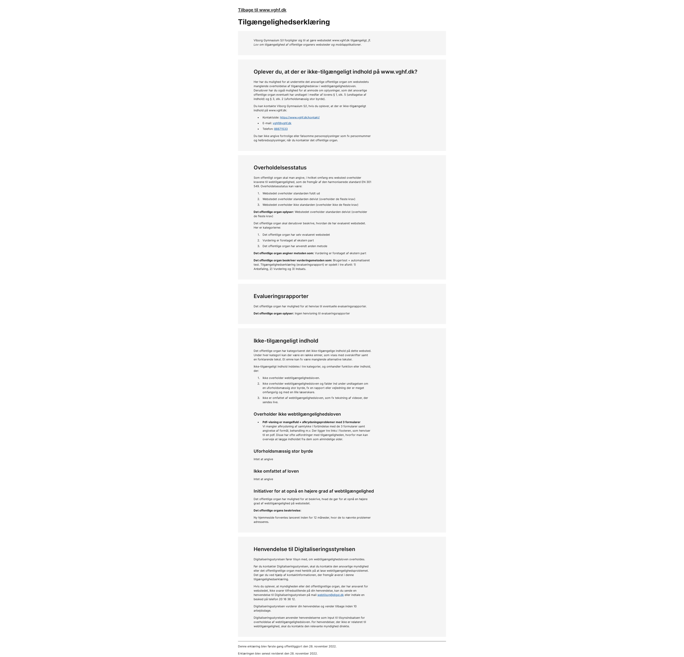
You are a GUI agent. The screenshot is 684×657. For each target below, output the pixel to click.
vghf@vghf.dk (282, 123)
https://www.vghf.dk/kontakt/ (300, 117)
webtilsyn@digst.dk (330, 595)
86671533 (281, 129)
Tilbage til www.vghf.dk (262, 9)
